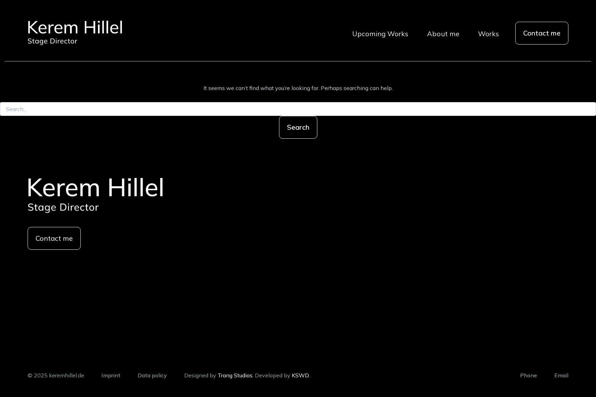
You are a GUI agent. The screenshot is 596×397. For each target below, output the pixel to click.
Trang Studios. (236, 375)
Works (488, 33)
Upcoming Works (380, 33)
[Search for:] (298, 109)
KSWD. (301, 375)
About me (443, 33)
